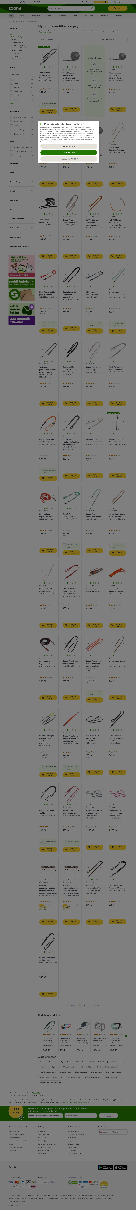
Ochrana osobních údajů (54, 141)
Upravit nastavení (69, 146)
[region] (68, 142)
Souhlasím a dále (69, 153)
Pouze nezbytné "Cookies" (69, 159)
